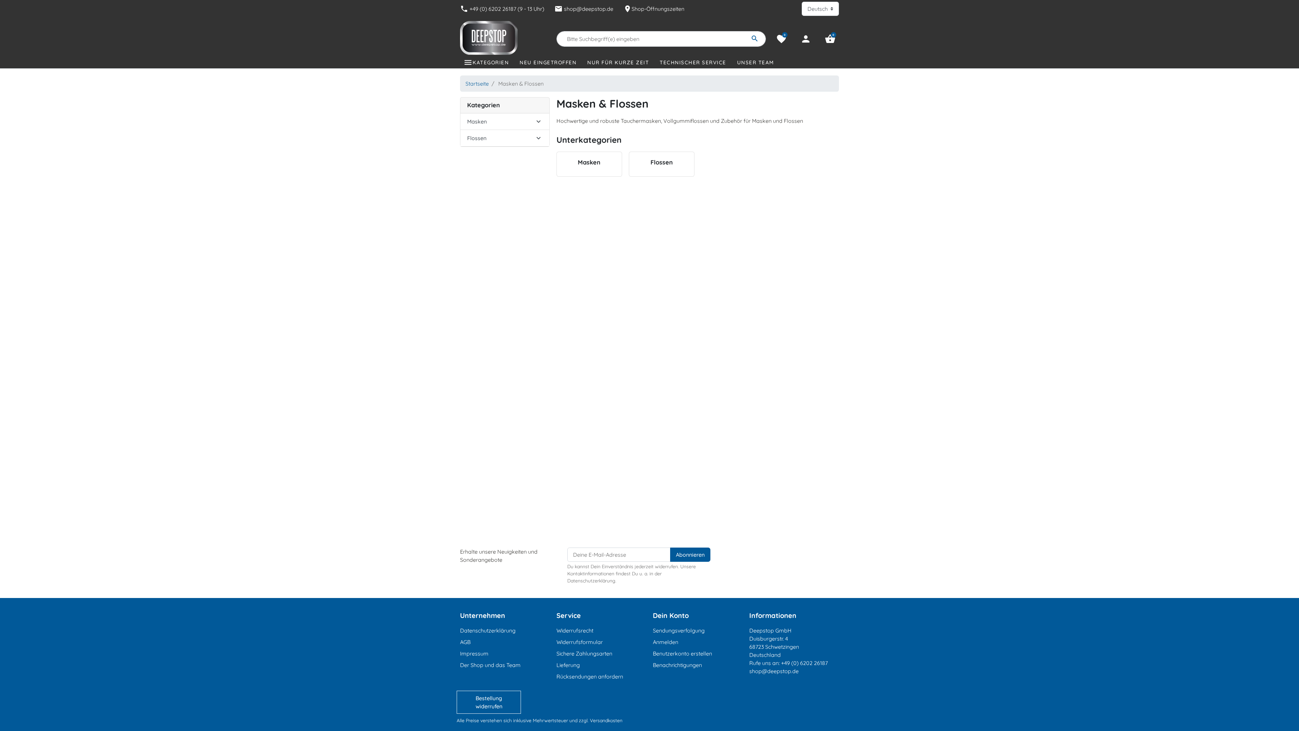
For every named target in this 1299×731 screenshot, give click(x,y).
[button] (830, 39)
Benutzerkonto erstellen (682, 653)
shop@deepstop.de (583, 8)
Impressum (474, 653)
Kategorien (491, 62)
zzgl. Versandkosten (600, 720)
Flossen (476, 138)
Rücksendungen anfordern (589, 676)
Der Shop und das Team (490, 665)
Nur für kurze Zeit (618, 62)
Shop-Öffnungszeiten (653, 8)
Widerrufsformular (579, 642)
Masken (477, 121)
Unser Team (755, 62)
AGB (465, 642)
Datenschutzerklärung (488, 630)
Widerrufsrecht (574, 630)
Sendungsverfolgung (679, 630)
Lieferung (568, 665)
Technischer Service (693, 62)
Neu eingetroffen (548, 62)
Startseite (477, 83)
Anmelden (665, 642)
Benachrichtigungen (677, 665)
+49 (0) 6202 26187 (804, 663)
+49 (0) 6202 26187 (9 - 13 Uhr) (502, 8)
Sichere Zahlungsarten (584, 653)
